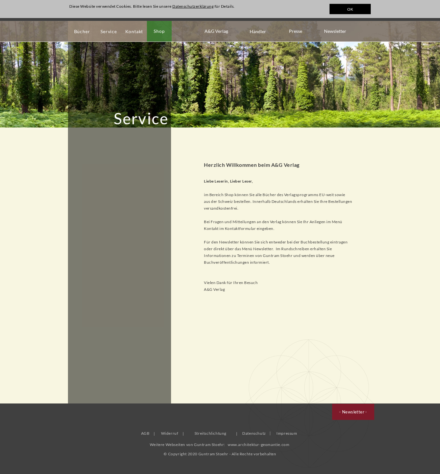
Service (108, 31)
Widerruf (169, 433)
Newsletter (335, 31)
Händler (258, 31)
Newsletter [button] (263, 248)
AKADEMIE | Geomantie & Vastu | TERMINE (256, 11)
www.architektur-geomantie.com (258, 444)
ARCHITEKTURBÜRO (159, 11)
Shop (159, 31)
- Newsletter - (353, 411)
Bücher (82, 31)
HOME (78, 11)
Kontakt (134, 31)
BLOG (103, 11)
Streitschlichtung (210, 433)
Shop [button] (229, 194)
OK (350, 9)
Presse (295, 31)
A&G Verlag (216, 31)
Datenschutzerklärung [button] (193, 6)
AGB (145, 433)
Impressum (286, 433)
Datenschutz (254, 433)
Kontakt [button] (211, 228)
